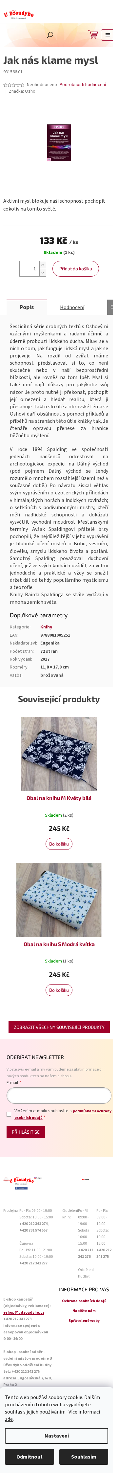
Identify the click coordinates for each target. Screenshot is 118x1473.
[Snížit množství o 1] (42, 272)
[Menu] (108, 35)
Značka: (22, 91)
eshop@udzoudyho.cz (23, 1312)
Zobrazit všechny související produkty (59, 1027)
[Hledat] (50, 34)
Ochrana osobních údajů (84, 1301)
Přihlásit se (26, 1132)
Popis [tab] (27, 307)
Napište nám (84, 1311)
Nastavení (57, 1435)
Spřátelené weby (84, 1321)
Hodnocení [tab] (72, 307)
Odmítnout (29, 1457)
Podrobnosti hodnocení (83, 85)
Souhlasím (83, 1457)
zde (9, 1419)
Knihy (46, 627)
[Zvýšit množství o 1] (42, 265)
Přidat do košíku (75, 268)
